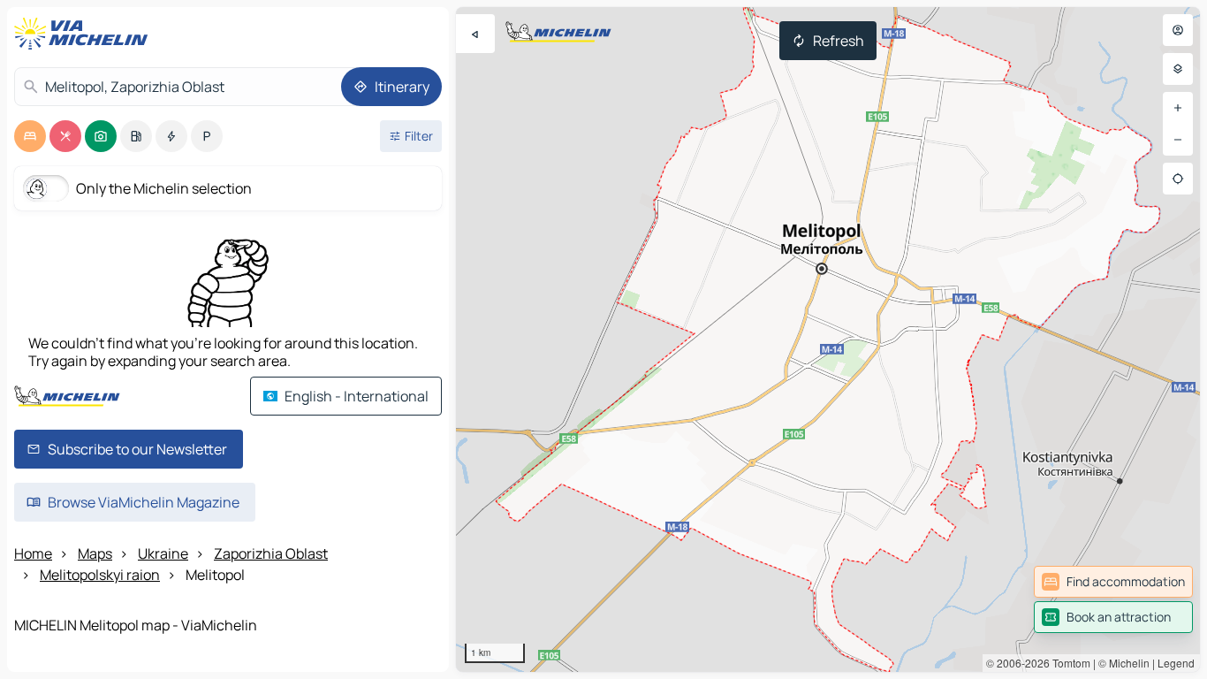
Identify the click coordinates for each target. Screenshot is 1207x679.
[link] (1113, 582)
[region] (828, 339)
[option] (30, 136)
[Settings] (1178, 69)
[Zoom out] (1178, 140)
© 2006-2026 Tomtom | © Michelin (1068, 662)
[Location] (1178, 179)
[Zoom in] (1178, 108)
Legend (1176, 662)
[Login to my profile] (1178, 30)
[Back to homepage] (85, 33)
